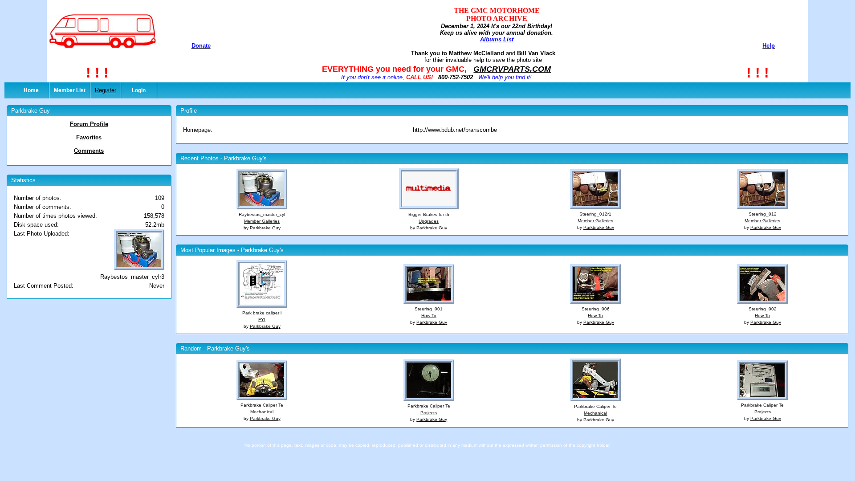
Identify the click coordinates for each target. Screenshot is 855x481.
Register (105, 90)
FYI (261, 319)
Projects (428, 412)
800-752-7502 (455, 77)
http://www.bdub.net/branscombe (455, 129)
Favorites (89, 137)
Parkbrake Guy (265, 227)
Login (139, 90)
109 (159, 198)
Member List (70, 90)
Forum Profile (89, 124)
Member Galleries (262, 221)
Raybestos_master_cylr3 (132, 276)
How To (428, 315)
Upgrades (429, 221)
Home (31, 90)
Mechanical (261, 411)
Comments (89, 150)
